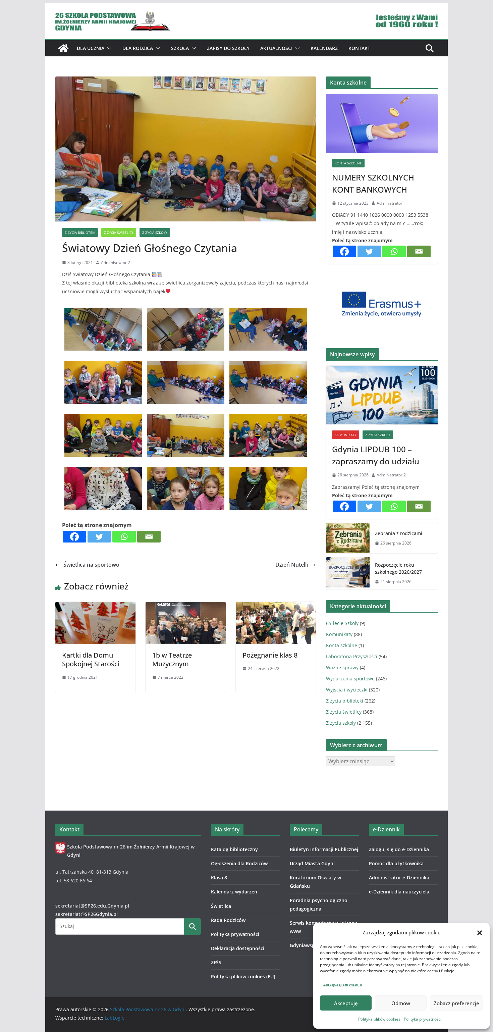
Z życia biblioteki (80, 232)
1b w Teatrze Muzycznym (172, 659)
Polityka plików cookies (379, 1019)
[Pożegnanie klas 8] (276, 606)
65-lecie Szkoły (342, 623)
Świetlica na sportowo (91, 564)
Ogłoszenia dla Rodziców (239, 863)
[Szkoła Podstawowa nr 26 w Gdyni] (63, 48)
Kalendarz (324, 48)
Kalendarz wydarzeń (234, 891)
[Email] (149, 537)
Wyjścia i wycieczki (347, 689)
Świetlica (221, 906)
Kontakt (359, 48)
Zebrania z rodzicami (398, 533)
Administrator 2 (115, 262)
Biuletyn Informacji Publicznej (324, 849)
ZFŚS (216, 962)
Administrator (389, 203)
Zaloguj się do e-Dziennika (399, 849)
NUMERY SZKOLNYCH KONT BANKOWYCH (373, 183)
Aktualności (276, 48)
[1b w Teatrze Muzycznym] (186, 606)
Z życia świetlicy (118, 232)
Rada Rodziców (228, 920)
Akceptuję (346, 1003)
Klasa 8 (219, 877)
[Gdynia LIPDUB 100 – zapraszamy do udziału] (382, 395)
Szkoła (180, 48)
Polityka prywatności (423, 1019)
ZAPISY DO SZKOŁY (228, 48)
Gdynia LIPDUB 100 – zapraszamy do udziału (375, 455)
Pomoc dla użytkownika (396, 863)
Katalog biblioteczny (234, 849)
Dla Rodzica (137, 48)
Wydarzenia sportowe (350, 678)
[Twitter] (99, 537)
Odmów (400, 1003)
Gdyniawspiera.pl (309, 945)
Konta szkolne (348, 163)
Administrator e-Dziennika (399, 877)
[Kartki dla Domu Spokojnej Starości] (95, 606)
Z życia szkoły (154, 232)
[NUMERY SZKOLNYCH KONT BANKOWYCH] (382, 123)
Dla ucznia (90, 48)
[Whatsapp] (124, 537)
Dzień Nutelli (291, 564)
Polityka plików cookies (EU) (243, 976)
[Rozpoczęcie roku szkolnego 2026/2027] (348, 573)
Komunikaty (346, 434)
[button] (479, 932)
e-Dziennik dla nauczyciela (399, 891)
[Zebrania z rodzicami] (348, 538)
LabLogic (114, 1018)
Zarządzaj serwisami (342, 984)
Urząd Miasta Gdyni (312, 863)
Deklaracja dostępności (237, 948)
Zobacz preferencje (456, 1003)
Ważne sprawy (342, 667)
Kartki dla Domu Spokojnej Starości (90, 659)
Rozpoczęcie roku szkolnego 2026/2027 (398, 568)
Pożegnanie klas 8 (269, 655)
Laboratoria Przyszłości (351, 656)
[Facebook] (74, 537)
